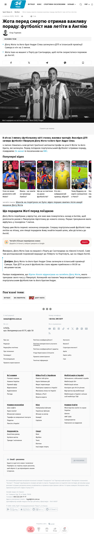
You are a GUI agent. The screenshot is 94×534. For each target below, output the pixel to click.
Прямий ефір (12, 385)
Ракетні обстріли (42, 378)
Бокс (39, 4)
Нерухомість (12, 431)
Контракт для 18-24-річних (74, 388)
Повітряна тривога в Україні (46, 388)
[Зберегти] (83, 63)
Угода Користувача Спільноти (43, 353)
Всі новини (12, 375)
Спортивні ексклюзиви (54, 4)
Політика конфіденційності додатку (45, 349)
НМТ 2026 (67, 417)
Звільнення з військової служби (76, 378)
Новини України (13, 381)
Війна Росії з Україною (46, 375)
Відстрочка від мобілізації (74, 391)
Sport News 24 (8, 12)
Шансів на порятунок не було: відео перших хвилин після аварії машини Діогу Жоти (42, 203)
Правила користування (11, 363)
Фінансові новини (14, 414)
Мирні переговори (43, 385)
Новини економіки (15, 405)
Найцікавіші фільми (43, 408)
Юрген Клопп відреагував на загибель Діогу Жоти (54, 274)
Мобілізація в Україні (74, 375)
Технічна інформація (40, 360)
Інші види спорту (42, 447)
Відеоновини (12, 388)
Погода (9, 394)
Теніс (38, 440)
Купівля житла (12, 437)
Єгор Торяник (15, 33)
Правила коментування (41, 356)
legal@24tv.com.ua (32, 499)
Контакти (66, 340)
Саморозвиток (69, 420)
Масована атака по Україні (46, 391)
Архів (65, 351)
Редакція (6, 344)
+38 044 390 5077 (56, 319)
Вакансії (66, 344)
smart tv (38, 509)
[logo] (18, 4)
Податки (10, 420)
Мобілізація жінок (71, 385)
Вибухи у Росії (41, 394)
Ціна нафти (11, 408)
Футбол (31, 4)
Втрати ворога (41, 397)
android (12, 509)
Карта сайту (67, 355)
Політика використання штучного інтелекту (45, 344)
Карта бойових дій (43, 381)
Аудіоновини (12, 391)
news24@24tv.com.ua (12, 319)
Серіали (39, 420)
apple (25, 509)
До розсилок (79, 460)
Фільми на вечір (42, 414)
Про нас (6, 340)
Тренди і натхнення (14, 440)
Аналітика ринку (13, 434)
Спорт (38, 431)
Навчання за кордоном (73, 423)
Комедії (38, 417)
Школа (66, 414)
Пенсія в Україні (13, 423)
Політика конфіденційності (42, 340)
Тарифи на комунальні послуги (19, 417)
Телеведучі (7, 355)
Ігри (64, 359)
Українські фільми (43, 411)
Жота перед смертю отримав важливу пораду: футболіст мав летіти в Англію (49, 12)
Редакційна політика (10, 347)
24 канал (19, 151)
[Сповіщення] (92, 4)
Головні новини (13, 378)
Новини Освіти (70, 405)
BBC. (45, 151)
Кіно (38, 405)
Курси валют (12, 411)
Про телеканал (8, 351)
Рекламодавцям (9, 359)
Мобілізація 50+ (70, 381)
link (50, 329)
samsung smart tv (51, 509)
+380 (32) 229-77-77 (19, 497)
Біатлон (39, 444)
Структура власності (70, 347)
